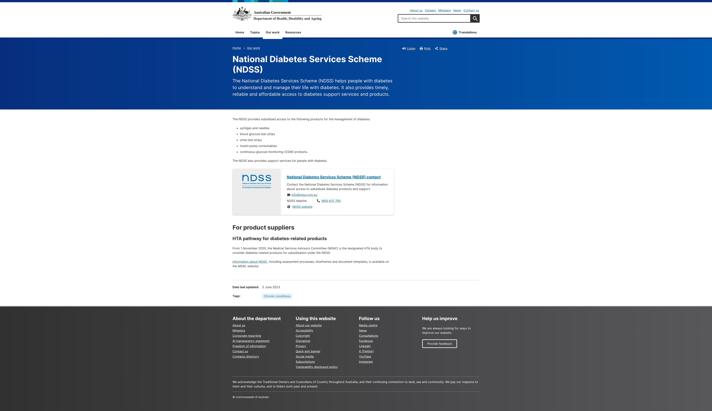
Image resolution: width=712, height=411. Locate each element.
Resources (293, 32)
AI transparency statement (251, 341)
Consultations (368, 336)
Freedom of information (249, 346)
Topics (255, 32)
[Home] (277, 14)
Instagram (366, 361)
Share (443, 48)
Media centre (368, 325)
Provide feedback (439, 343)
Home (239, 32)
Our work (272, 32)
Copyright (303, 336)
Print (427, 48)
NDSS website (302, 207)
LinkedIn (365, 346)
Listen (411, 48)
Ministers (444, 10)
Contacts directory (246, 356)
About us (416, 10)
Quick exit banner (308, 351)
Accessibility (304, 330)
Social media (305, 356)
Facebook (366, 341)
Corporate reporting (247, 336)
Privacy (301, 346)
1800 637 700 (331, 201)
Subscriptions (305, 361)
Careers (430, 10)
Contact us (471, 10)
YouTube (365, 356)
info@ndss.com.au (304, 195)
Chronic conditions (277, 296)
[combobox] (434, 18)
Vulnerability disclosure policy (317, 367)
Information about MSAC (250, 261)
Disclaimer (303, 341)
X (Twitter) (366, 351)
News (457, 10)
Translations (468, 32)
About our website (309, 325)
